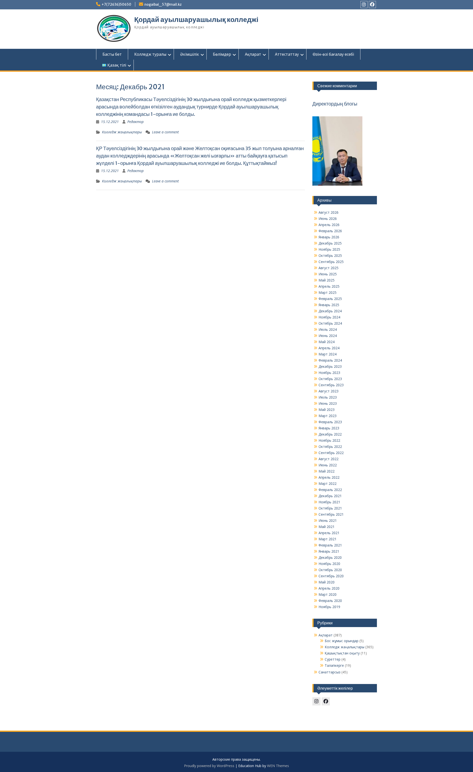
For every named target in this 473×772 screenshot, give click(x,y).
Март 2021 (328, 539)
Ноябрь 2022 (329, 440)
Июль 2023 (328, 397)
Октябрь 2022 (330, 446)
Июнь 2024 (328, 335)
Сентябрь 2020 (331, 576)
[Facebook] (372, 4)
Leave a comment (165, 132)
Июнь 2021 (328, 520)
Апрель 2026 (329, 224)
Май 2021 (327, 526)
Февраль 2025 (330, 298)
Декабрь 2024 (330, 311)
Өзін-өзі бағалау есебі (333, 54)
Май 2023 (327, 409)
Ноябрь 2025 (329, 249)
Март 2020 (328, 594)
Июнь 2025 (328, 274)
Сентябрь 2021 (331, 514)
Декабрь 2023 (330, 366)
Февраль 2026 (330, 230)
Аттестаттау (287, 54)
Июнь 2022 (328, 465)
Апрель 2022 (329, 477)
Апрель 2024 (329, 348)
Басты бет (112, 54)
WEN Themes (278, 765)
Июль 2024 (328, 329)
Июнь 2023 (328, 403)
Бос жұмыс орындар (341, 640)
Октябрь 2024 (330, 323)
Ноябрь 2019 (329, 606)
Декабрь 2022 (330, 434)
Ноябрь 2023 (329, 372)
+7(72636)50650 (116, 4)
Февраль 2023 (330, 422)
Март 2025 (328, 292)
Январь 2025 (329, 304)
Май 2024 (327, 341)
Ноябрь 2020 (329, 563)
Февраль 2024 (330, 360)
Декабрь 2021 (330, 495)
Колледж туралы (150, 54)
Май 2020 (327, 582)
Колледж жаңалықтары (122, 132)
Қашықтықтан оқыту (342, 653)
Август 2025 (328, 267)
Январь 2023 (329, 428)
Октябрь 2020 (330, 569)
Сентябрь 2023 (331, 385)
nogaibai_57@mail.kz (163, 4)
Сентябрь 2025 (331, 261)
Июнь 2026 (328, 218)
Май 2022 (327, 471)
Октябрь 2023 (330, 378)
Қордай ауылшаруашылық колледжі (196, 19)
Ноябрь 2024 (329, 317)
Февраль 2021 (330, 545)
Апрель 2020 (329, 588)
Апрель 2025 (329, 286)
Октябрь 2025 (330, 255)
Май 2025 (327, 280)
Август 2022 (328, 458)
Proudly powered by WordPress (209, 765)
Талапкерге (334, 665)
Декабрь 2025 (330, 243)
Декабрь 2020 (330, 557)
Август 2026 (328, 212)
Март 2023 (328, 415)
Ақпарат (253, 54)
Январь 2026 (329, 237)
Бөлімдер (222, 54)
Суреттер (332, 659)
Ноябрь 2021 (329, 502)
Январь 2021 (329, 551)
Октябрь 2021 (330, 508)
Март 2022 (328, 483)
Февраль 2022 (330, 489)
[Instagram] (364, 4)
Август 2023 (328, 391)
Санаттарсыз (329, 672)
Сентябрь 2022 (331, 452)
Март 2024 (328, 354)
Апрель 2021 (329, 532)
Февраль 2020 (330, 600)
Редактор (135, 121)
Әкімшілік (189, 54)
